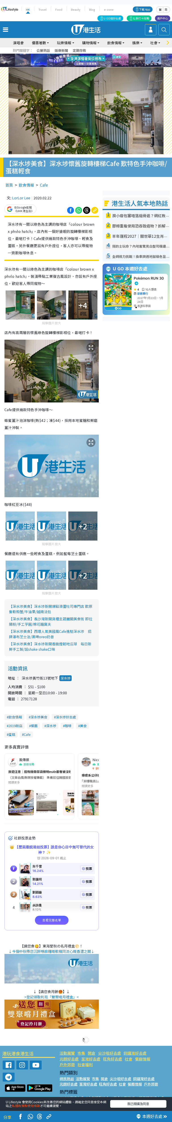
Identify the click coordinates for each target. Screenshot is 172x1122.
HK (28, 9)
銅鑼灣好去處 (135, 1053)
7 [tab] (76, 60)
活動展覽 (67, 1053)
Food (58, 9)
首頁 (9, 185)
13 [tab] (87, 66)
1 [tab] (76, 55)
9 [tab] (85, 60)
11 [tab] (94, 60)
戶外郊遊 (67, 1064)
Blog (92, 9)
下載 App (144, 9)
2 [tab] (80, 55)
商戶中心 (162, 18)
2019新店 (15, 725)
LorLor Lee (21, 197)
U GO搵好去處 (112, 18)
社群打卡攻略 (141, 18)
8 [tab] (80, 60)
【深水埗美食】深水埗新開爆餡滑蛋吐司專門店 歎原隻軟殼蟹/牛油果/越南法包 (50, 609)
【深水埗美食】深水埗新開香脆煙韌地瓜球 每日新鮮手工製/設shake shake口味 (50, 646)
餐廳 (34, 725)
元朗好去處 (69, 1059)
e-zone (109, 9)
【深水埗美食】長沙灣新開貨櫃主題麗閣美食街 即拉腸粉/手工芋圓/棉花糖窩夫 (50, 621)
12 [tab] (98, 60)
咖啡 (68, 725)
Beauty (75, 9)
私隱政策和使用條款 (26, 1105)
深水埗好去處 (66, 717)
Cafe (44, 185)
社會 (128, 1059)
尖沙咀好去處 (109, 1053)
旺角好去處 (112, 1059)
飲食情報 (26, 185)
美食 (83, 725)
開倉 (91, 1053)
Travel (43, 9)
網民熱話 (67, 1078)
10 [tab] (89, 60)
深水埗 (65, 678)
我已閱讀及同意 (138, 1103)
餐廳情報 (142, 1059)
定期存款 (79, 50)
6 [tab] (98, 55)
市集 (81, 1053)
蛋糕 (12, 734)
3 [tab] (85, 55)
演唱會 (18, 42)
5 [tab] (94, 55)
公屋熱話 (43, 50)
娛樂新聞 (61, 50)
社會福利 (85, 1064)
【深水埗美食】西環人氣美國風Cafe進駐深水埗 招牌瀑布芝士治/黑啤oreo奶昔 (50, 634)
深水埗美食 (38, 717)
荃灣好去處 (90, 1059)
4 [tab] (89, 55)
